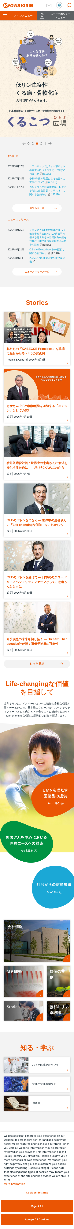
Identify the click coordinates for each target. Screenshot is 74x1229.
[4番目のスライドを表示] (41, 143)
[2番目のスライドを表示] (33, 143)
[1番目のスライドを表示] (29, 143)
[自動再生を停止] (45, 143)
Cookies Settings (37, 1192)
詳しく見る (20, 123)
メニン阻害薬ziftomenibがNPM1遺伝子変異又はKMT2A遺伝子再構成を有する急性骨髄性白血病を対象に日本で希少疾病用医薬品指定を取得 (47, 237)
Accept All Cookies (37, 1219)
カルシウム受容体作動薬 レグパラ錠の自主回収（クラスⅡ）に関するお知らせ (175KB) (47, 191)
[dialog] (37, 1180)
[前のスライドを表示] (24, 143)
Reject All (37, 1206)
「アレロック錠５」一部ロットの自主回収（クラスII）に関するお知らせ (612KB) (47, 170)
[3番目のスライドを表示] (37, 143)
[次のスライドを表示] (50, 143)
